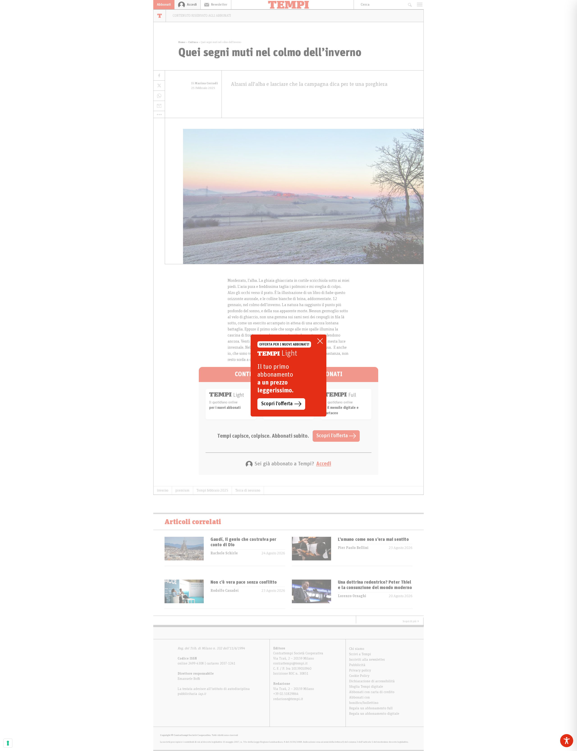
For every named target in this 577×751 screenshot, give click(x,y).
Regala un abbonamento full (371, 708)
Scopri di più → (411, 621)
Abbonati (164, 4)
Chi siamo (356, 649)
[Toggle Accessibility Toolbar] (567, 741)
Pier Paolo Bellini (353, 548)
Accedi (323, 464)
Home (181, 42)
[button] (159, 114)
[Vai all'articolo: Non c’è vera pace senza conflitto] (184, 594)
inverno (162, 490)
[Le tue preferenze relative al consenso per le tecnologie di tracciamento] (8, 743)
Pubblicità (357, 665)
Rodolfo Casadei (225, 590)
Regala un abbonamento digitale (374, 713)
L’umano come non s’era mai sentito (373, 539)
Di (204, 83)
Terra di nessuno (247, 490)
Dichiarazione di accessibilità (372, 681)
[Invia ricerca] (409, 4)
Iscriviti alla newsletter (367, 659)
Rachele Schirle (224, 553)
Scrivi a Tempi (360, 654)
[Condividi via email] (159, 106)
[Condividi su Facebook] (159, 76)
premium (182, 490)
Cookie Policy (359, 676)
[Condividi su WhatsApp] (159, 96)
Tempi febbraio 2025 (212, 490)
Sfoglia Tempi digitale (366, 686)
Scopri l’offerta (332, 435)
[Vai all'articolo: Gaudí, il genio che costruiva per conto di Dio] (184, 551)
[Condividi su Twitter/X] (159, 86)
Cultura (193, 42)
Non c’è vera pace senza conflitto (244, 582)
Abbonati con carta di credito (371, 692)
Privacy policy (360, 670)
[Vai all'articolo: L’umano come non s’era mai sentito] (311, 551)
